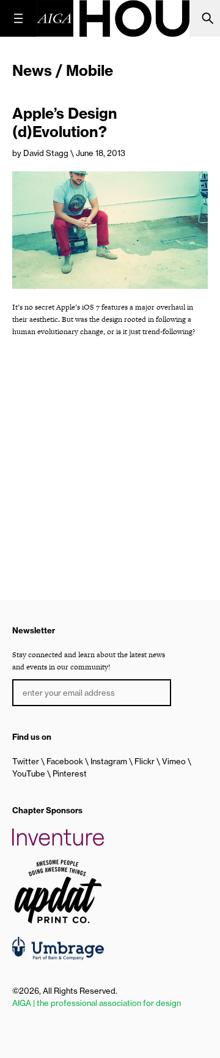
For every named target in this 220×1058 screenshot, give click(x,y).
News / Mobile (62, 70)
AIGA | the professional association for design (96, 1003)
